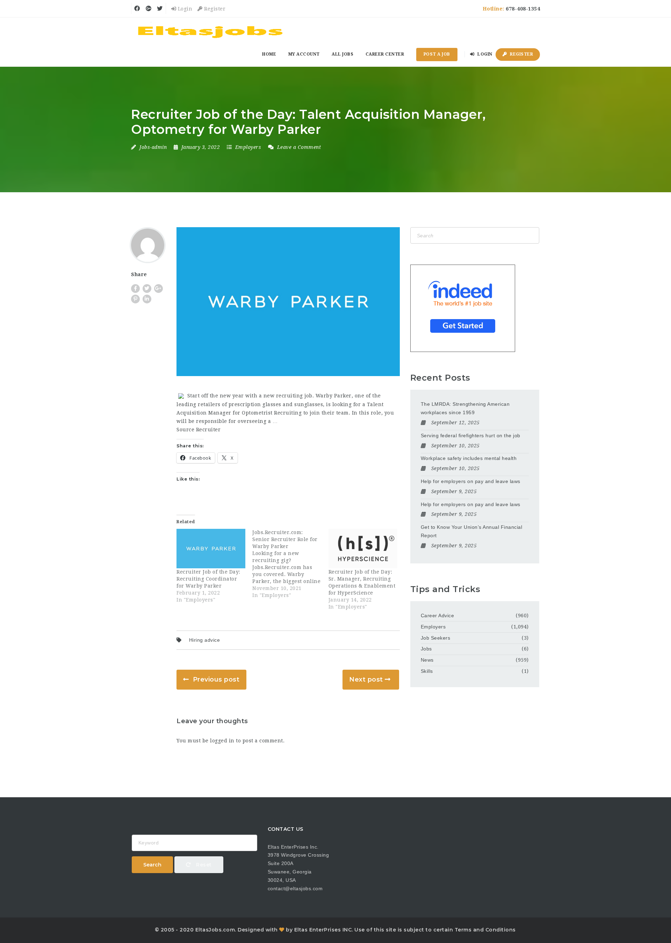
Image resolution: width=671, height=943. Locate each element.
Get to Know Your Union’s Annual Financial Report (471, 531)
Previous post (216, 679)
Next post (366, 679)
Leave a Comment (298, 147)
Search (152, 865)
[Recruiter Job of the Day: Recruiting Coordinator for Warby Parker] (210, 548)
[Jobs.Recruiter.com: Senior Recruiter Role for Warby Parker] (290, 564)
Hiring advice (204, 640)
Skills (427, 671)
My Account (304, 54)
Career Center (385, 54)
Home (269, 54)
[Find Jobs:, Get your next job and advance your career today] (211, 29)
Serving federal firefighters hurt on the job (470, 435)
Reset (203, 865)
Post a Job (437, 54)
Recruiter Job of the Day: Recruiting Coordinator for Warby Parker (208, 579)
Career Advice (437, 615)
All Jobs (342, 54)
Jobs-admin (153, 147)
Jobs (426, 649)
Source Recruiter (198, 429)
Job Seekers (435, 638)
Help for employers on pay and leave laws (470, 481)
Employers (248, 147)
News (427, 660)
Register (214, 9)
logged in (222, 740)
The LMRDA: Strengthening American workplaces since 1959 (465, 408)
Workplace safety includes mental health (469, 458)
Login (184, 9)
